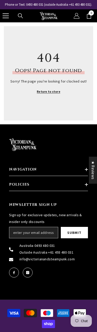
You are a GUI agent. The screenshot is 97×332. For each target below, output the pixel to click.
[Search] (20, 16)
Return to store (48, 91)
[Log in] (76, 16)
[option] (48, 4)
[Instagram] (28, 272)
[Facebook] (14, 272)
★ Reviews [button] (93, 170)
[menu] (6, 16)
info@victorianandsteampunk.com (47, 259)
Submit (74, 232)
